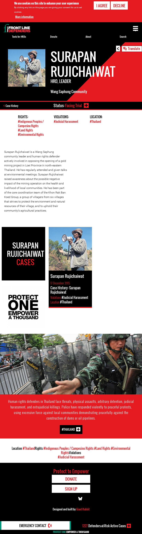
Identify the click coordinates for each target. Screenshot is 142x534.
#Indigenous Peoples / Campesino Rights (31, 123)
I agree (101, 5)
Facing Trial (73, 105)
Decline (119, 5)
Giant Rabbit (83, 509)
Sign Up (71, 489)
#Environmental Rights (31, 134)
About (88, 36)
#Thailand (95, 121)
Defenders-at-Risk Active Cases (104, 526)
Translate (134, 48)
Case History (12, 106)
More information (24, 17)
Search (123, 36)
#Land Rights (25, 130)
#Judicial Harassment (66, 121)
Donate (53, 36)
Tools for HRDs (19, 36)
